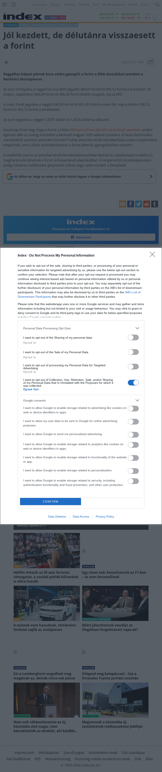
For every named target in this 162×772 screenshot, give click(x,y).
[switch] (133, 337)
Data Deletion (57, 516)
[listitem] (81, 328)
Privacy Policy (105, 516)
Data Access (81, 516)
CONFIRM (50, 501)
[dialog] (81, 386)
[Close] (154, 256)
